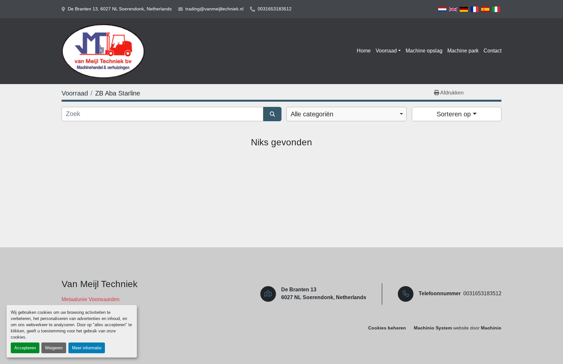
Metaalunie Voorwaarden (91, 299)
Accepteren (25, 347)
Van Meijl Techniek (99, 284)
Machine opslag (424, 50)
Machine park (463, 50)
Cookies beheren (387, 328)
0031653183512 (275, 8)
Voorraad (386, 50)
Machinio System (433, 328)
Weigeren (54, 347)
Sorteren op (454, 114)
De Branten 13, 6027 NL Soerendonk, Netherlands (120, 8)
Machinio (491, 328)
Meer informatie (86, 347)
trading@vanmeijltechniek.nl (214, 8)
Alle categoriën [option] (312, 114)
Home (364, 50)
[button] (388, 51)
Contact (492, 50)
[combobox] (346, 114)
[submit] (272, 114)
